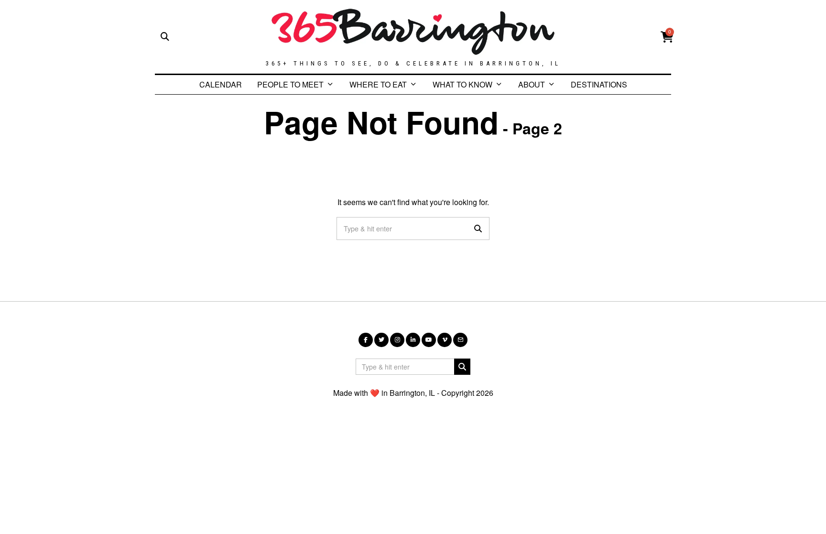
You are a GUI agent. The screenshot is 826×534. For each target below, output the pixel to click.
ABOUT (531, 84)
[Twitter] (381, 340)
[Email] (460, 340)
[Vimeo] (444, 340)
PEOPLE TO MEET (290, 84)
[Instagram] (397, 340)
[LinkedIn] (413, 340)
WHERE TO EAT (378, 84)
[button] (478, 228)
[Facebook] (366, 340)
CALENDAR (220, 84)
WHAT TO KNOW (462, 84)
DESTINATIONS (599, 84)
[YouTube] (429, 340)
